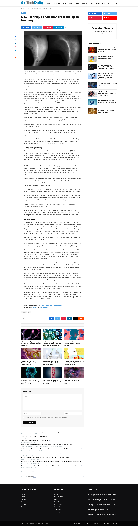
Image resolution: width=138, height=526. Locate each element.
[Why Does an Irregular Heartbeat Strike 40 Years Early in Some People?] (92, 94)
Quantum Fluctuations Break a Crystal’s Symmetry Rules (107, 84)
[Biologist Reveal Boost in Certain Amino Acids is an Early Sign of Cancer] (52, 372)
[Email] (15, 53)
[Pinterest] (15, 46)
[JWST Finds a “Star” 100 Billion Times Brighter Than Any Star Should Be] (92, 50)
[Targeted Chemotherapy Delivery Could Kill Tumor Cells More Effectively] (31, 372)
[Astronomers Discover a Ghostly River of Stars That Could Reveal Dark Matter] (92, 67)
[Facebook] (15, 36)
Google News (44, 307)
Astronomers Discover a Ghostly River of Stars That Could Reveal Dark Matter (106, 66)
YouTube (23, 499)
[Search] (116, 3)
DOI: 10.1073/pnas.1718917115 (33, 301)
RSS (22, 507)
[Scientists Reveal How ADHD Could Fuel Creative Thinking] (92, 102)
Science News (58, 507)
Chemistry (57, 3)
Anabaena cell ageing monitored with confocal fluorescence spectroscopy (38, 470)
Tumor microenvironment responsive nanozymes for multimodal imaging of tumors (40, 453)
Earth (64, 3)
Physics (77, 3)
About (83, 523)
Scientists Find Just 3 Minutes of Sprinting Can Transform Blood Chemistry (107, 110)
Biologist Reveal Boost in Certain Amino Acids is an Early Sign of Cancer (52, 382)
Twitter (23, 496)
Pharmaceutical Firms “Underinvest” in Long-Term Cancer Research (29, 362)
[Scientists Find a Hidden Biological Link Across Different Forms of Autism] (92, 59)
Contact (89, 523)
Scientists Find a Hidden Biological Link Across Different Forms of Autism (106, 58)
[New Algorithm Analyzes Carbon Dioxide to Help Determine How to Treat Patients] (74, 353)
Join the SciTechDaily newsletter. (52, 305)
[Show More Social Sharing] (65, 27)
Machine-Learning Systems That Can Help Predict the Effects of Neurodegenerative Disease (52, 343)
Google (34, 307)
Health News (57, 501)
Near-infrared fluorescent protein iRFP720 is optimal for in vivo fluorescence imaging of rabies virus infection (46, 432)
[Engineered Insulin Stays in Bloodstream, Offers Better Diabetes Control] (52, 353)
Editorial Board (96, 523)
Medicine (24, 312)
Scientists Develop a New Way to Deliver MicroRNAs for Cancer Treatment (31, 343)
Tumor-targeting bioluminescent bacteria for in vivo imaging (35, 440)
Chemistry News (58, 496)
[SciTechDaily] (32, 3)
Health (70, 3)
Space (91, 3)
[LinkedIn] (15, 43)
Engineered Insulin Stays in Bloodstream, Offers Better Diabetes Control (51, 362)
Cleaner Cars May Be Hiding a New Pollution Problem (102, 514)
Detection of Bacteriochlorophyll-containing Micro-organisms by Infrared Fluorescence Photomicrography (45, 457)
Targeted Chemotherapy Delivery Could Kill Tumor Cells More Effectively (30, 382)
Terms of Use (114, 523)
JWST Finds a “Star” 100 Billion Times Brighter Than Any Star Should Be (107, 49)
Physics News (58, 504)
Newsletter (24, 504)
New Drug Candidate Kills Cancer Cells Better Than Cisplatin (72, 382)
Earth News (57, 499)
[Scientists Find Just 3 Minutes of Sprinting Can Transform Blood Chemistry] (92, 111)
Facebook (23, 494)
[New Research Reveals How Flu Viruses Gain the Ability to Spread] (74, 334)
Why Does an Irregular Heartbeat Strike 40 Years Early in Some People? (107, 93)
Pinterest (23, 501)
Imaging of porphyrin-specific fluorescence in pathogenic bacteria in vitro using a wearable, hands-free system (46, 444)
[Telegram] (15, 50)
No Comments (60, 23)
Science (84, 3)
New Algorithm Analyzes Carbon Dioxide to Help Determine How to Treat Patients (74, 362)
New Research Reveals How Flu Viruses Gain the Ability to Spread (73, 343)
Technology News (59, 512)
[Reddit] (15, 57)
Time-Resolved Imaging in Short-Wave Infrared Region (34, 436)
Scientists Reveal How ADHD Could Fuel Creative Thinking (107, 101)
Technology (99, 3)
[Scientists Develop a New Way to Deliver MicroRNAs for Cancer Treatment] (31, 334)
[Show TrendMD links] (83, 476)
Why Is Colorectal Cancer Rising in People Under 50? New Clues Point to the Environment (106, 76)
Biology (49, 3)
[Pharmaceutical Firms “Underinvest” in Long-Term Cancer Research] (31, 353)
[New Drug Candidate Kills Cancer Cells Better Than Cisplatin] (74, 372)
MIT (29, 312)
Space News (57, 509)
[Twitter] (15, 39)
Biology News (58, 494)
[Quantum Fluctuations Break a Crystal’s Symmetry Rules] (92, 85)
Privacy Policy (105, 523)
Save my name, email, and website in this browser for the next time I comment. (46, 417)
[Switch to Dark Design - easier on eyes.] (114, 3)
